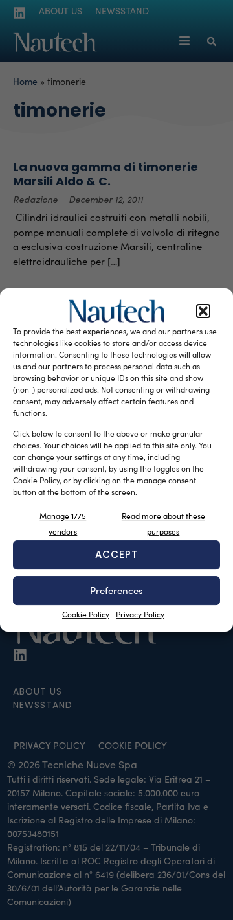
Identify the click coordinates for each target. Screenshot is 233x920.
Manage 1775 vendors (62, 523)
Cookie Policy (85, 614)
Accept (116, 554)
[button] (203, 311)
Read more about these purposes (163, 523)
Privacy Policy (140, 614)
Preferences (116, 590)
